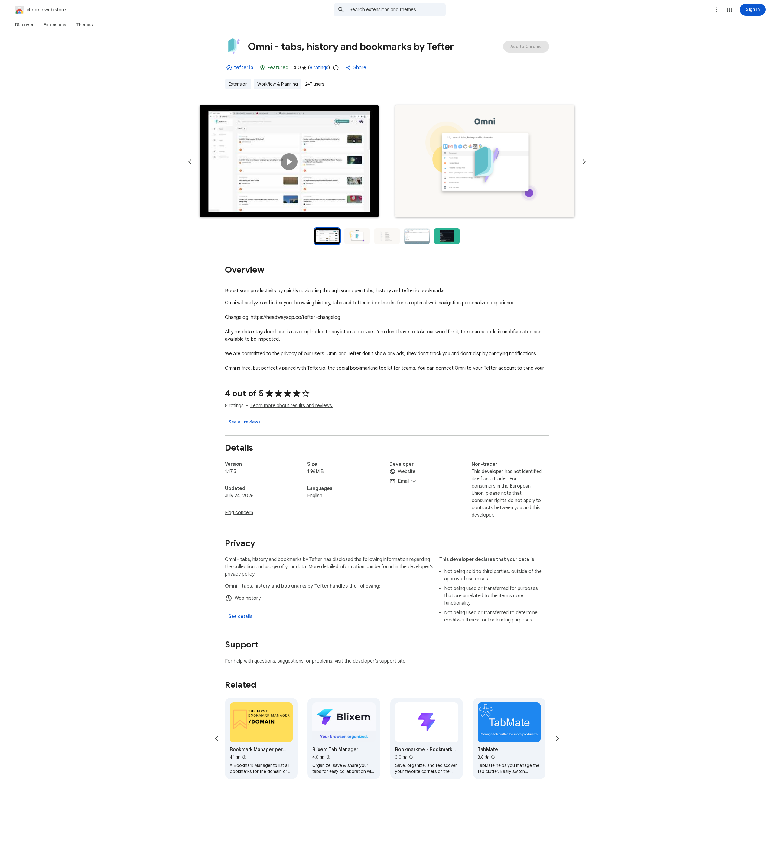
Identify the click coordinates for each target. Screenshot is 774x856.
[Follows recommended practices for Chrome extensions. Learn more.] (262, 67)
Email (403, 481)
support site (392, 661)
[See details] (240, 616)
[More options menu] (717, 10)
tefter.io (243, 68)
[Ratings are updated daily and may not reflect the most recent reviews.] (336, 68)
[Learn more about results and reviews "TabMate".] (493, 757)
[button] (730, 10)
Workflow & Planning (277, 84)
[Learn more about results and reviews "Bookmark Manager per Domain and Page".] (244, 757)
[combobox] (398, 9)
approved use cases (466, 579)
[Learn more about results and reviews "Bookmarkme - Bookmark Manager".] (411, 757)
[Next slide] (584, 162)
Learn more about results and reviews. (291, 406)
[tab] (24, 24)
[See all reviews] (244, 422)
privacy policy (239, 574)
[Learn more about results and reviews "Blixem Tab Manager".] (328, 757)
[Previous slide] (190, 162)
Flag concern (239, 513)
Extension (238, 84)
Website (406, 472)
